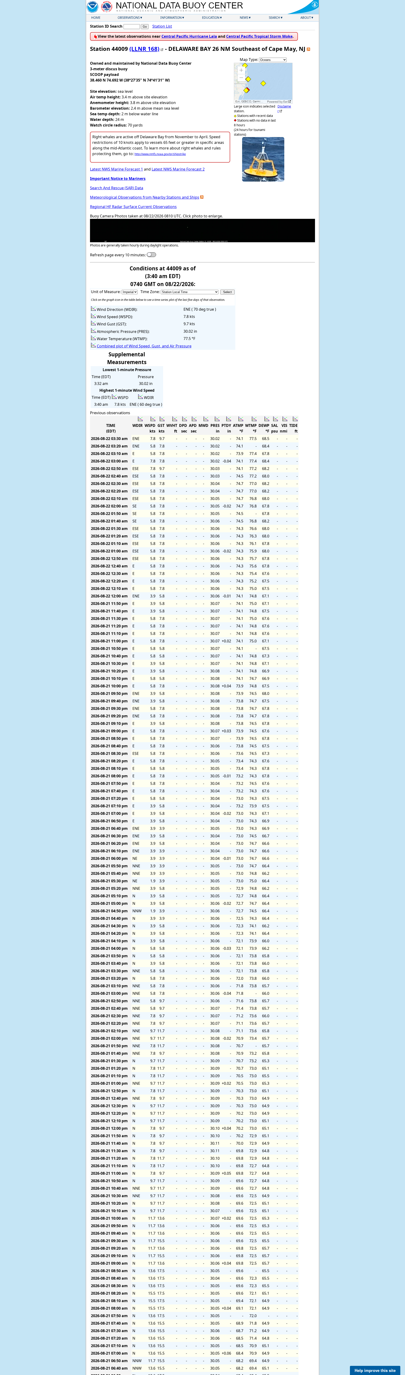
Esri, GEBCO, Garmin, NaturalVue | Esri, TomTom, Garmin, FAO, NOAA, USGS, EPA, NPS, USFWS (250, 101)
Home (95, 17)
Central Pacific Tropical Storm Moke (259, 36)
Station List (162, 26)
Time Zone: (150, 291)
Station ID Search (106, 26)
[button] (241, 70)
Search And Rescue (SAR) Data (116, 187)
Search (274, 17)
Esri (285, 101)
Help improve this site (375, 1370)
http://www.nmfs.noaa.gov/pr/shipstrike (160, 154)
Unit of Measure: (106, 291)
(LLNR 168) (144, 48)
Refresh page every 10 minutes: (118, 254)
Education (210, 17)
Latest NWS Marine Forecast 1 (116, 169)
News (244, 17)
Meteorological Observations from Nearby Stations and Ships (144, 197)
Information (171, 17)
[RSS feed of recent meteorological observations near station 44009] (201, 197)
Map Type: (249, 59)
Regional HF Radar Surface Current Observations (133, 206)
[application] (263, 83)
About (305, 17)
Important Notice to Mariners (118, 178)
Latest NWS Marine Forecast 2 (178, 169)
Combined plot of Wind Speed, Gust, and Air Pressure (144, 346)
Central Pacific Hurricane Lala (189, 36)
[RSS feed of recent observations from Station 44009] (308, 48)
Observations (129, 17)
